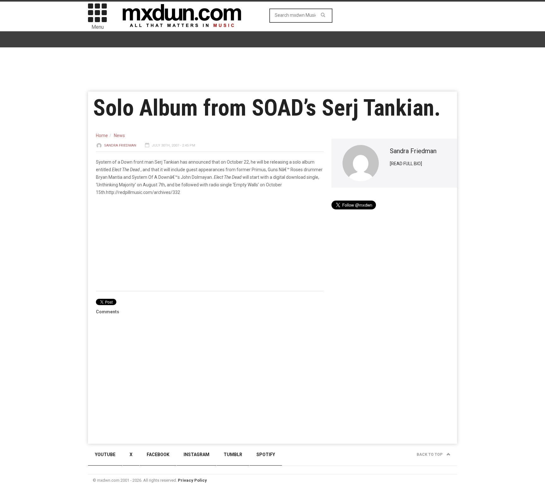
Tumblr (233, 454)
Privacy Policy (192, 480)
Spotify (265, 454)
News (119, 135)
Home (102, 135)
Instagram (196, 454)
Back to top (430, 454)
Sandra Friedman (120, 145)
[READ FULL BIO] (406, 163)
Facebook (158, 454)
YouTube (105, 454)
